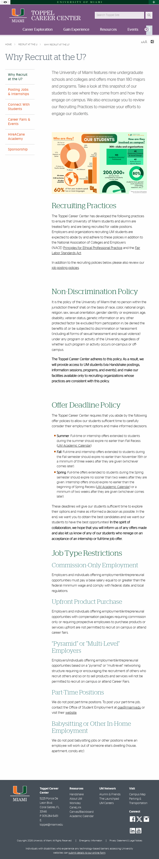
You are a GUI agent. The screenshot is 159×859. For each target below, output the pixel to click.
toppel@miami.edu (51, 824)
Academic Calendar (82, 816)
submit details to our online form (87, 853)
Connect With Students (19, 107)
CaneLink (75, 807)
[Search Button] (149, 15)
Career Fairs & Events (19, 122)
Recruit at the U (28, 44)
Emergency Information (90, 840)
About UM (76, 798)
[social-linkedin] (132, 831)
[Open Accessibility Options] (5, 2)
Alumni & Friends (109, 794)
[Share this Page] (152, 42)
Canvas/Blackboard (82, 811)
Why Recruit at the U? (57, 45)
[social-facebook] (132, 819)
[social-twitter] (139, 818)
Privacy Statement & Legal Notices (126, 840)
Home (8, 44)
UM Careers (106, 803)
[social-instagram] (146, 819)
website (71, 712)
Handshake (77, 794)
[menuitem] (149, 30)
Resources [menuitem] (108, 30)
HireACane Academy (16, 136)
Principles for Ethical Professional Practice (92, 248)
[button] (150, 847)
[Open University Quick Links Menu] (154, 2)
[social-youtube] (138, 831)
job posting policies (65, 268)
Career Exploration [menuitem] (38, 30)
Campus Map (137, 794)
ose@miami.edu (129, 707)
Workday (75, 803)
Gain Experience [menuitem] (76, 30)
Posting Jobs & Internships (18, 92)
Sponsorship (18, 149)
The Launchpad (109, 798)
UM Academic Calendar (74, 445)
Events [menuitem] (133, 30)
